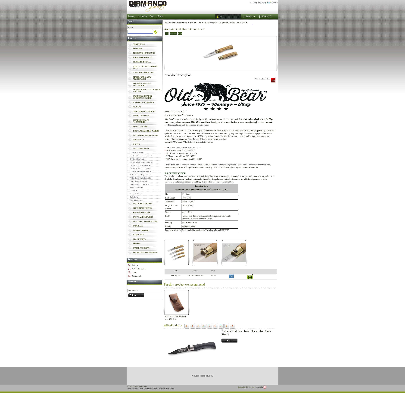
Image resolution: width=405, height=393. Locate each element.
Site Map (261, 2)
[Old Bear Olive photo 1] (176, 263)
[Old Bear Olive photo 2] (205, 263)
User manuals (136, 276)
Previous (173, 34)
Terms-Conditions (145, 388)
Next (180, 34)
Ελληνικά (273, 2)
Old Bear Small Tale (262, 79)
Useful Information (138, 269)
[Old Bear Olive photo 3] (234, 263)
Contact (253, 2)
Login (222, 16)
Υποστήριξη (170, 388)
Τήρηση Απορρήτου (158, 388)
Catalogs (134, 265)
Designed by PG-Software (246, 387)
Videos (133, 272)
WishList (265, 16)
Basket (248, 16)
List (166, 34)
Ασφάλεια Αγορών (132, 388)
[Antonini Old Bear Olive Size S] (221, 70)
